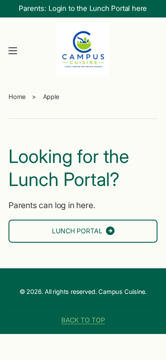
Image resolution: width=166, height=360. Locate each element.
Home (17, 96)
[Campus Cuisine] (83, 51)
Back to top (83, 320)
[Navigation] (13, 50)
